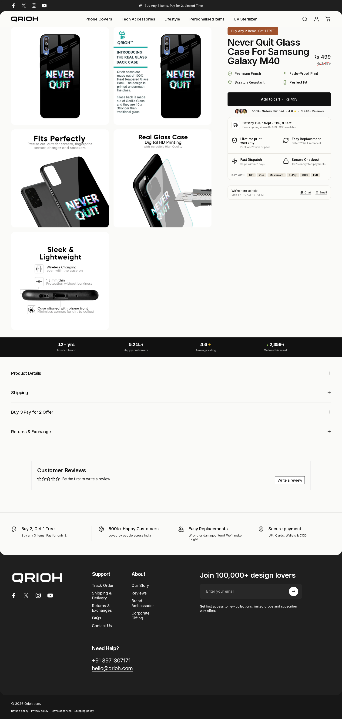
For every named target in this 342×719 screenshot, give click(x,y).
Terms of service (61, 710)
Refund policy (19, 710)
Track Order (103, 585)
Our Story (140, 585)
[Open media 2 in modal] (162, 76)
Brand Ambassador (142, 603)
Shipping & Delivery (102, 595)
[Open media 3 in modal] (60, 178)
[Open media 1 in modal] (60, 76)
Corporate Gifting (140, 615)
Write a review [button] (290, 480)
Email (323, 192)
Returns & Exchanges (102, 608)
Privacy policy (39, 710)
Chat (308, 192)
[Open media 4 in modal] (162, 178)
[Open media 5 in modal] (60, 281)
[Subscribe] (293, 591)
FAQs (96, 618)
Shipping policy (84, 710)
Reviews (139, 593)
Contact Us (102, 625)
